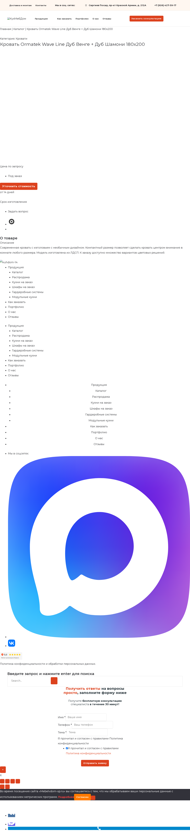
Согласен (82, 797)
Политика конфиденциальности (88, 753)
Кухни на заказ (22, 282)
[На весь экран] (7, 781)
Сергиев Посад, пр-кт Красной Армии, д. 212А (117, 5)
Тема (62, 732)
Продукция (16, 267)
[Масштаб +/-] (2, 781)
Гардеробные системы (27, 292)
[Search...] (30, 680)
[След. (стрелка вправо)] (7, 786)
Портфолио (16, 307)
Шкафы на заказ (23, 287)
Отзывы (13, 317)
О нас (12, 312)
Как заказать (17, 302)
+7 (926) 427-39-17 (165, 5)
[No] (93, 798)
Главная (5, 29)
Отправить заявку (95, 763)
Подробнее (66, 796)
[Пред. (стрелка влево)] (2, 786)
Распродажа (21, 277)
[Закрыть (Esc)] (18, 781)
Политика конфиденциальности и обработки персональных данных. (48, 663)
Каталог (18, 29)
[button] (49, 18)
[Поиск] (54, 680)
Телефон (65, 724)
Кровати (21, 38)
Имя (61, 717)
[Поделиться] (12, 781)
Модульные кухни (24, 297)
